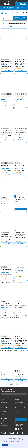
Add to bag (22, 209)
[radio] (2, 59)
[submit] (24, 394)
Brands (2, 413)
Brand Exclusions (4, 414)
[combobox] (14, 31)
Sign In (2, 399)
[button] (12, 445)
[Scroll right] (12, 94)
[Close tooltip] (26, 16)
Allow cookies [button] (5, 444)
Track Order (17, 399)
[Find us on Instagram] (18, 429)
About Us (2, 420)
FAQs (16, 400)
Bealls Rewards (4, 402)
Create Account (4, 400)
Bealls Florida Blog (4, 425)
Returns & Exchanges (19, 402)
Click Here (11, 9)
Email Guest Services (21, 419)
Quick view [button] (9, 71)
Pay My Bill (17, 411)
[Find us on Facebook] (16, 429)
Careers (2, 422)
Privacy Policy (18, 441)
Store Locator (3, 411)
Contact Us (3, 423)
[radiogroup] (5, 59)
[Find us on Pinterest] (21, 429)
